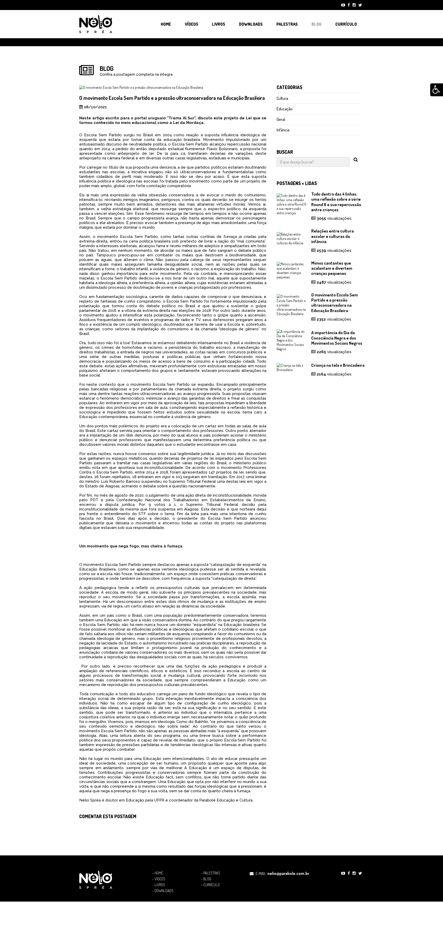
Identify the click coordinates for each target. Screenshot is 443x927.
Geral (281, 119)
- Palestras (210, 873)
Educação (285, 108)
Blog (316, 24)
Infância (283, 129)
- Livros (158, 885)
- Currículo (210, 885)
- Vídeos (158, 879)
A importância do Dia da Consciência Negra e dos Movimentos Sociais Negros (336, 338)
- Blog (206, 879)
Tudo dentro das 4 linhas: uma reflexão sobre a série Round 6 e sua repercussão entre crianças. (336, 201)
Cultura (282, 98)
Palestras (287, 24)
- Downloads (163, 891)
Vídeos (191, 24)
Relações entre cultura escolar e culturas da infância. (332, 236)
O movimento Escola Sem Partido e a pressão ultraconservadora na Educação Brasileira (334, 302)
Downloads (251, 24)
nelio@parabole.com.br (288, 873)
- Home (157, 873)
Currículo (346, 24)
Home (166, 24)
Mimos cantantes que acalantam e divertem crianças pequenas (331, 268)
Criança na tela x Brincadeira (338, 365)
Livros (218, 24)
